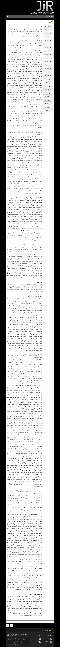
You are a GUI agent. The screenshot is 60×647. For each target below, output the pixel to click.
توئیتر (48, 639)
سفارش (44, 630)
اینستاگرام (47, 642)
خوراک (37, 642)
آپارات (37, 639)
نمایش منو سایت (49, 16)
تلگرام (37, 635)
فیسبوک (48, 635)
